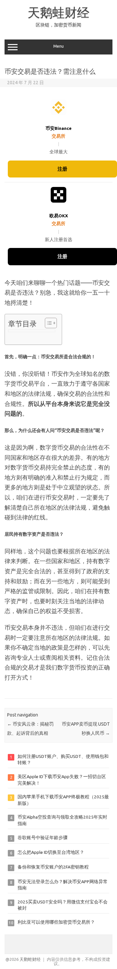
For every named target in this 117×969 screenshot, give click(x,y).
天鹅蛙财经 (58, 12)
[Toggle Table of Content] (47, 323)
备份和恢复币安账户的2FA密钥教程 (53, 866)
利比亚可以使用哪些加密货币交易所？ (56, 922)
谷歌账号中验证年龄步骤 (43, 837)
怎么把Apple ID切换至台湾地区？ (51, 852)
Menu (58, 46)
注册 (62, 169)
